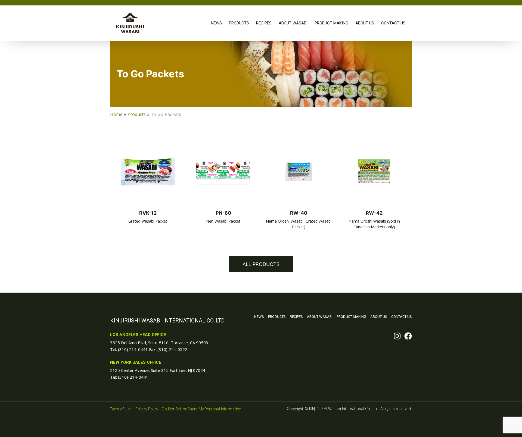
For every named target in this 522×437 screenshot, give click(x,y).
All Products (261, 264)
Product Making (331, 23)
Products (239, 23)
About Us (364, 23)
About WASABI (293, 23)
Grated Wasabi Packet (147, 221)
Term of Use (121, 408)
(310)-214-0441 (133, 377)
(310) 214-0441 (133, 349)
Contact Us (393, 23)
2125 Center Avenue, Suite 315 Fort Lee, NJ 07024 (157, 370)
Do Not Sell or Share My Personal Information (201, 408)
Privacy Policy (146, 408)
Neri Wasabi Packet (223, 221)
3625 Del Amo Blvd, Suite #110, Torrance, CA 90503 (159, 342)
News (216, 23)
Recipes (264, 23)
